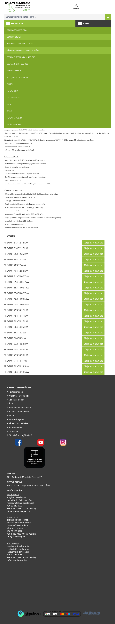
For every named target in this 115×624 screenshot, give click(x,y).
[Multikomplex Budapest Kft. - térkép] (53, 585)
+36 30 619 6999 (14, 505)
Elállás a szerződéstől (19, 411)
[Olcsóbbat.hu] (91, 613)
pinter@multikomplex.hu (18, 511)
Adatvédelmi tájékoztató (20, 407)
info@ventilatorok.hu (17, 560)
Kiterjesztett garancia (17, 77)
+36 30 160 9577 (14, 531)
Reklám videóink (14, 118)
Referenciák (12, 91)
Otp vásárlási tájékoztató (20, 435)
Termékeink (14, 431)
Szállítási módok (16, 399)
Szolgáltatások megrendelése (21, 57)
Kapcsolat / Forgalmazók (18, 43)
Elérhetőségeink (16, 419)
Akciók (10, 84)
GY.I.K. (12, 415)
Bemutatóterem (14, 37)
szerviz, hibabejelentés (17, 64)
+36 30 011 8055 (14, 554)
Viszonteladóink (16, 427)
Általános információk (19, 395)
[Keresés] (108, 17)
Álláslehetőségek (15, 124)
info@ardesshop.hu (16, 536)
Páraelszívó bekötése (18, 423)
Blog (9, 104)
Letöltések (12, 97)
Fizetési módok (16, 392)
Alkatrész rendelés (16, 70)
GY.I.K (9, 111)
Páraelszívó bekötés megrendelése (23, 50)
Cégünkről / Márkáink (17, 30)
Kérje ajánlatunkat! (93, 242)
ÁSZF (11, 403)
